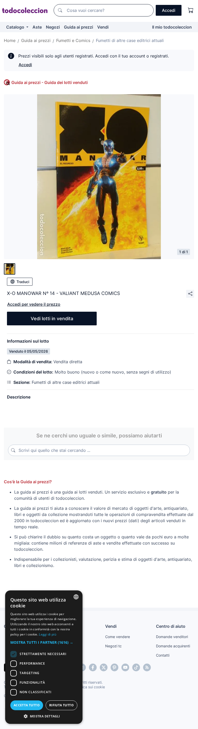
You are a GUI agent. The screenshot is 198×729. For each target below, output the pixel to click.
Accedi (25, 64)
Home (9, 40)
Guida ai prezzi (78, 27)
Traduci (22, 281)
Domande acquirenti (173, 646)
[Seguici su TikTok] (136, 667)
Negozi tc (113, 646)
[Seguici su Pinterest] (114, 667)
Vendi (103, 27)
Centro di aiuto (170, 626)
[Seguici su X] (104, 667)
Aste (37, 27)
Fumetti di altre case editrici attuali (130, 40)
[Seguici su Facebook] (93, 667)
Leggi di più (47, 634)
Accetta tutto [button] (27, 705)
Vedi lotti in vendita (52, 318)
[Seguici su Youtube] (125, 667)
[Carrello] (191, 10)
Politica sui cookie (90, 687)
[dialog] (43, 657)
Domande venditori (172, 636)
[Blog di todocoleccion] (147, 667)
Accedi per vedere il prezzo (33, 304)
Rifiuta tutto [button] (61, 705)
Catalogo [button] (15, 27)
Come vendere (117, 636)
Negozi (53, 27)
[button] (43, 642)
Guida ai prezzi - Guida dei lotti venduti (49, 82)
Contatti (162, 655)
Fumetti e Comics (73, 40)
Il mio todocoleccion (172, 27)
